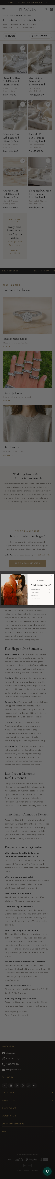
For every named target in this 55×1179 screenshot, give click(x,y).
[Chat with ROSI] (47, 1171)
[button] (40, 589)
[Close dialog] (52, 575)
